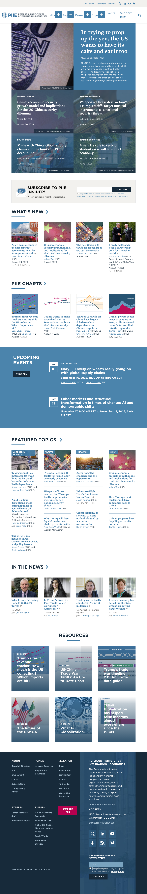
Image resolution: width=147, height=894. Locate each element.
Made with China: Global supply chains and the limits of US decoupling (41, 149)
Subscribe (112, 4)
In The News (28, 567)
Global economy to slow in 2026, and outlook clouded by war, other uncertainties (87, 518)
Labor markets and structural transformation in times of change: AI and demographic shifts (97, 403)
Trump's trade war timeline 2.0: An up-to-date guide (116, 675)
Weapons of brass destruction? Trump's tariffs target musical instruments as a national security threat (103, 107)
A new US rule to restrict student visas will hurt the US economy (102, 149)
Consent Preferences (102, 823)
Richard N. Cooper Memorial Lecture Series (44, 828)
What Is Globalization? (72, 730)
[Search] (138, 15)
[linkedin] (102, 834)
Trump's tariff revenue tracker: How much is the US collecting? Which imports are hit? (24, 322)
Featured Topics (35, 439)
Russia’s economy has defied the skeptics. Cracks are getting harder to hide (121, 604)
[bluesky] (112, 843)
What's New (28, 211)
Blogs (61, 766)
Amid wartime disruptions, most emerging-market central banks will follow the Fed (21, 505)
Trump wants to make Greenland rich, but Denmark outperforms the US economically (57, 321)
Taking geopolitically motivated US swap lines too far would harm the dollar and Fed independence (23, 478)
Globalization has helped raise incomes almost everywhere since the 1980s (116, 720)
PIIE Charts (27, 283)
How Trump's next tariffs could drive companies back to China (120, 501)
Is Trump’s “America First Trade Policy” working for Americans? (56, 604)
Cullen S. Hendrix (88, 119)
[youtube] (112, 834)
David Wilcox (18, 550)
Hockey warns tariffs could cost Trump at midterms (88, 602)
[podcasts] (92, 843)
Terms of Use (31, 869)
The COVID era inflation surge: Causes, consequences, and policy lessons (24, 540)
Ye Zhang (27, 334)
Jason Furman (83, 500)
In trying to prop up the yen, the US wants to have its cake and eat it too (104, 41)
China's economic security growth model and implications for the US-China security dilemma (41, 107)
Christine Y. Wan (50, 158)
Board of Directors (20, 766)
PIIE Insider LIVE (43, 820)
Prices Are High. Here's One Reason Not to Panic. (87, 494)
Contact (15, 779)
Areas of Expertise (44, 766)
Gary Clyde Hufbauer (21, 256)
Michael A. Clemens (89, 158)
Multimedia (63, 784)
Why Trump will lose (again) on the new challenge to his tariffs (57, 521)
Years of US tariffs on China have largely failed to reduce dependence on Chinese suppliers (88, 322)
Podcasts (62, 779)
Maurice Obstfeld (20, 490)
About (15, 761)
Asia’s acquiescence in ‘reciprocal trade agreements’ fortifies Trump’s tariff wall (24, 249)
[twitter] (92, 834)
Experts (17, 807)
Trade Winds (41, 836)
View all (21, 374)
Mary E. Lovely (24, 158)
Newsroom (89, 4)
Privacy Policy (17, 869)
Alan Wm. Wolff (52, 527)
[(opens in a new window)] (120, 3)
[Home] (24, 15)
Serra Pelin (21, 526)
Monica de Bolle (117, 256)
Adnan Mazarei (19, 487)
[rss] (102, 843)
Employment (17, 775)
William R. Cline (84, 253)
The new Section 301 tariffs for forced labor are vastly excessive (89, 247)
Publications (64, 770)
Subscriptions (18, 784)
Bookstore (101, 4)
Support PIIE (126, 15)
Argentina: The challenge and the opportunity (86, 475)
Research (65, 761)
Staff (13, 770)
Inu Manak (53, 615)
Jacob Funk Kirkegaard (55, 328)
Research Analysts (20, 820)
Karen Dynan (18, 547)
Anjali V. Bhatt (68, 382)
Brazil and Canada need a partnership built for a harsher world (120, 249)
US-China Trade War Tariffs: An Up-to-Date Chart (72, 675)
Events (110, 13)
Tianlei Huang (116, 331)
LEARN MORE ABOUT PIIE (102, 804)
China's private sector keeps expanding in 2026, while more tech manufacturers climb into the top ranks (122, 322)
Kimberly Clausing (90, 615)
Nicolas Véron (116, 334)
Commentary (64, 775)
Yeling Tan (22, 119)
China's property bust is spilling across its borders (121, 521)
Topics (39, 761)
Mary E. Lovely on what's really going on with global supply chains (96, 371)
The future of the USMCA (28, 730)
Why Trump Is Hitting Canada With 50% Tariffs (24, 602)
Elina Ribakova (120, 615)
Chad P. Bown (116, 508)
